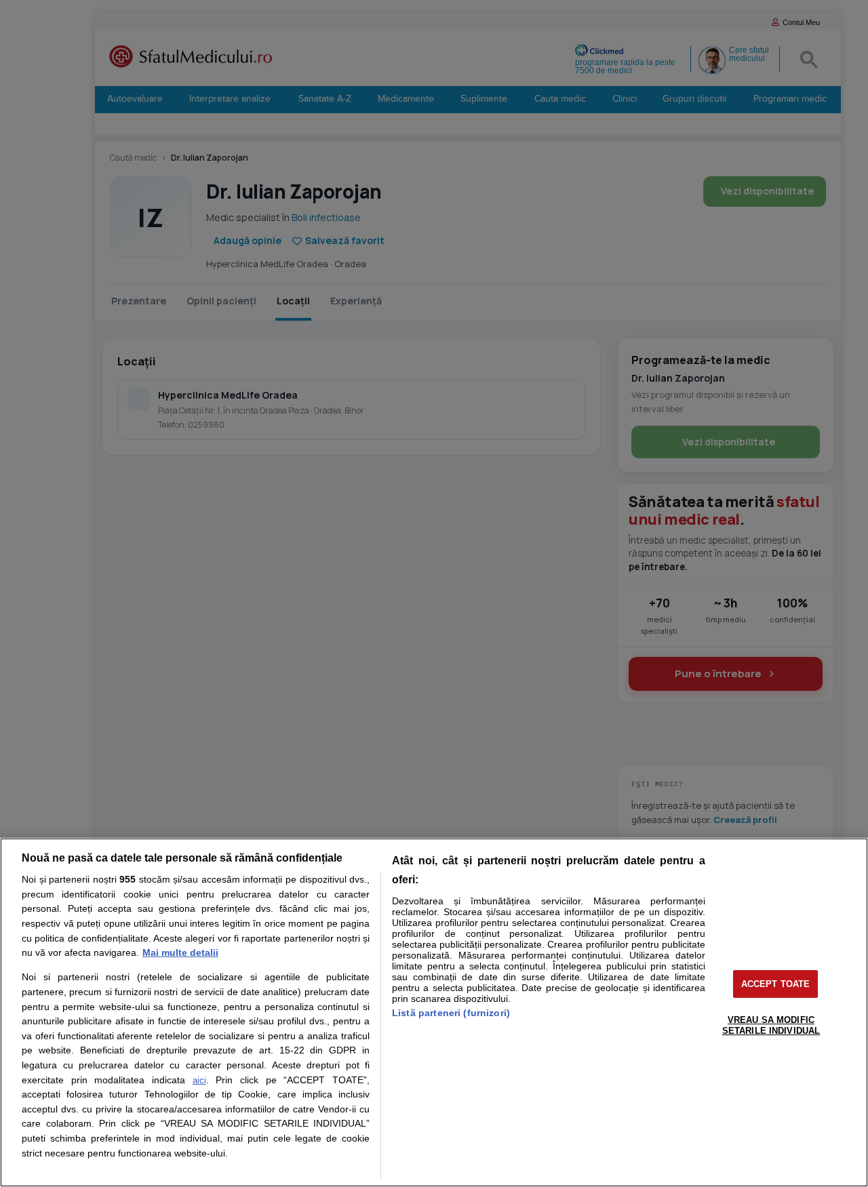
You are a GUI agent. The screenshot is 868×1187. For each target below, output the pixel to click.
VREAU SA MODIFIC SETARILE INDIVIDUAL (771, 1025)
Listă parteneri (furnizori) (451, 1012)
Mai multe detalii (180, 952)
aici (199, 1080)
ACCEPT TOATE (775, 984)
